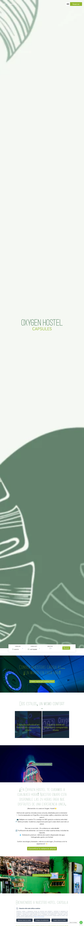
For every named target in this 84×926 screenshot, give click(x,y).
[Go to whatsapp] (81, 922)
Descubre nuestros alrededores (42, 764)
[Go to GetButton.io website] (81, 924)
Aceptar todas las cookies (59, 920)
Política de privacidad (39, 917)
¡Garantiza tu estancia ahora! (42, 848)
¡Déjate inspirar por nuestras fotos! (42, 681)
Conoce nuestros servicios (42, 875)
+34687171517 (13, 4)
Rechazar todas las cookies (24, 920)
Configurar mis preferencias (42, 920)
